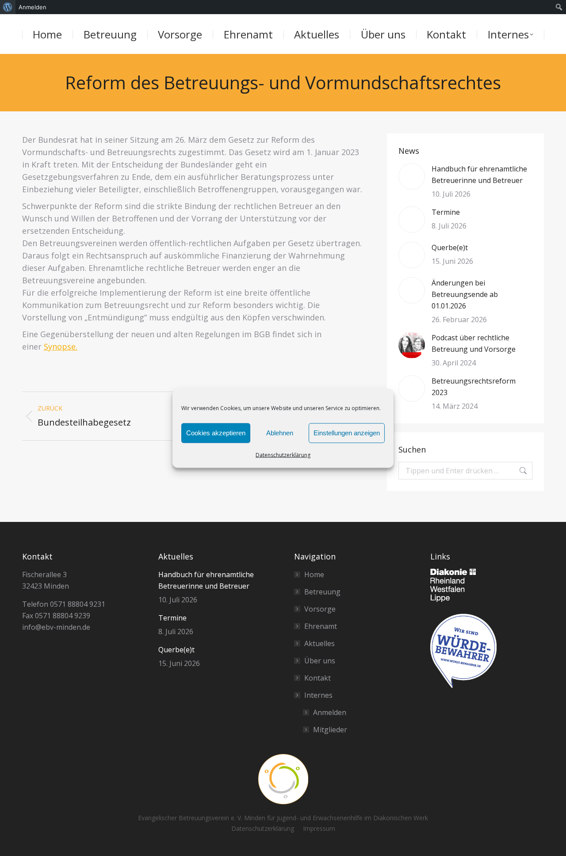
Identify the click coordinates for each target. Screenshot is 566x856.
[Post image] (411, 176)
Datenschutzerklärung (283, 454)
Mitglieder (330, 729)
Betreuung (322, 592)
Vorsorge (320, 609)
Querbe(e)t (450, 247)
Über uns (319, 661)
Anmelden (329, 712)
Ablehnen (279, 433)
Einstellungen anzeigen (347, 433)
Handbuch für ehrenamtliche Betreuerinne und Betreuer (479, 174)
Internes (318, 695)
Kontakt (317, 678)
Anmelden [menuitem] (32, 7)
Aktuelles (319, 643)
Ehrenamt (320, 626)
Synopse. (60, 346)
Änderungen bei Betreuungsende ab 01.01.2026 (465, 294)
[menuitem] (7, 7)
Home (314, 574)
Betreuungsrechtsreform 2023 (474, 386)
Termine (446, 212)
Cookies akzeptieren (215, 433)
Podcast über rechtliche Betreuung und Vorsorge (474, 343)
